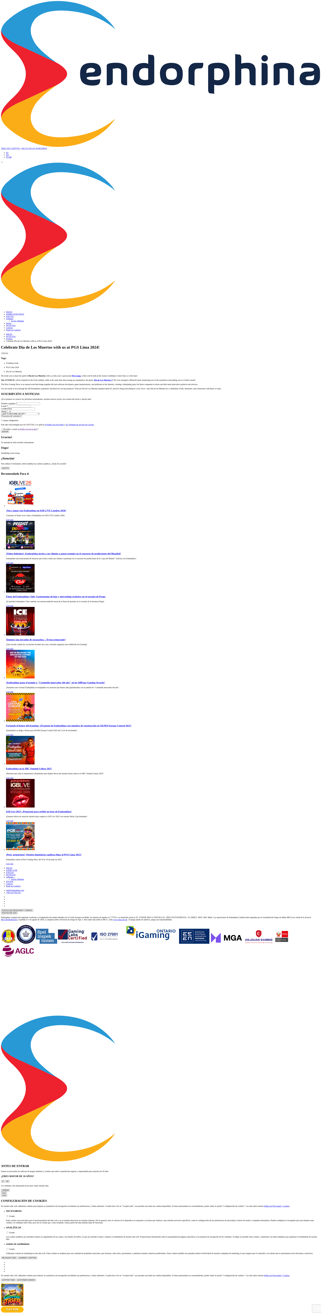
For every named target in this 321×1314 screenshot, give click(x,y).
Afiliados (9, 319)
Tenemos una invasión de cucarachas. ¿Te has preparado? (36, 639)
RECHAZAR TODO (9, 1258)
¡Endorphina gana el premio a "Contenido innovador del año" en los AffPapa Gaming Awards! (55, 682)
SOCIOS (9, 882)
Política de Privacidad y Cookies (276, 1206)
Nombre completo (9, 403)
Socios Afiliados (17, 321)
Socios (8, 323)
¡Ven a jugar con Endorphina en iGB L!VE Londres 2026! (36, 510)
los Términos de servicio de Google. (80, 425)
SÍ (3, 1181)
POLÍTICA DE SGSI (9, 913)
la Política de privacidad (54, 425)
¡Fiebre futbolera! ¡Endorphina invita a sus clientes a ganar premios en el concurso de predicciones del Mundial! (63, 553)
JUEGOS (10, 316)
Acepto (12, 1216)
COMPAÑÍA (6, 409)
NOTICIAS (11, 325)
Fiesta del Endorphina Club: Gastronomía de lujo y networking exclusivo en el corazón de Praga (55, 596)
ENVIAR (5, 432)
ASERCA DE (11, 870)
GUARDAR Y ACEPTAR (27, 1258)
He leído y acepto (21, 429)
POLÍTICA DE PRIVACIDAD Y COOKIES (17, 910)
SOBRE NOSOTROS (15, 314)
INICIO (9, 312)
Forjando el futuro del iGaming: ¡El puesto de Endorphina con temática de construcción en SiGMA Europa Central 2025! (68, 725)
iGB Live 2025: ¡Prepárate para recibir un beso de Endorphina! (39, 811)
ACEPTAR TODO (8, 1280)
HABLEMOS (41, 148)
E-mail (4, 406)
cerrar (4, 1195)
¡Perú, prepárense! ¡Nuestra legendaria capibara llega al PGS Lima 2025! (43, 854)
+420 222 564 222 (27, 148)
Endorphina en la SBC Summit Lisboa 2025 (29, 768)
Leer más (9, 520)
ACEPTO (5, 468)
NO (7, 1181)
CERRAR (5, 1190)
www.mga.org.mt (120, 920)
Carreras (9, 328)
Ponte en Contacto (13, 330)
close (4, 1193)
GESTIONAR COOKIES (26, 1280)
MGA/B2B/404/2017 (9, 920)
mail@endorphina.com (15, 890)
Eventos (9, 339)
